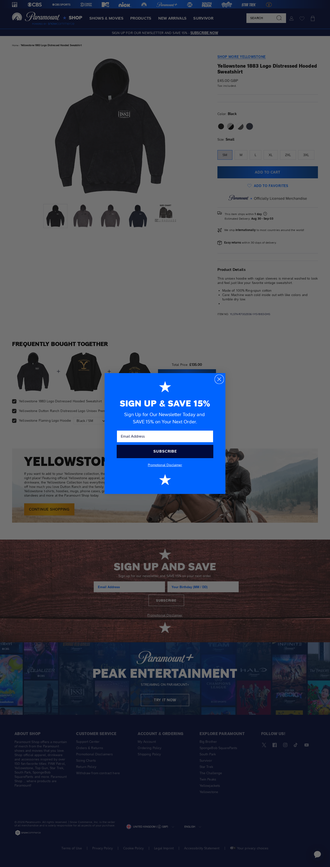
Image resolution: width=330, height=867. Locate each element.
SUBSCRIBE (165, 451)
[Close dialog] (219, 379)
